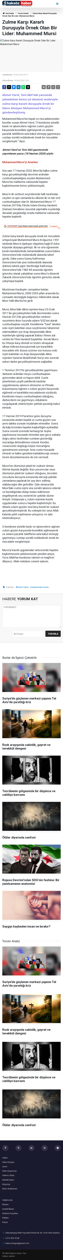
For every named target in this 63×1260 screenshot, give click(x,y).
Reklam (5, 1218)
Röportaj (6, 1184)
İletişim (5, 1204)
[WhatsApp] (23, 87)
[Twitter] (9, 87)
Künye (5, 1222)
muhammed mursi (39, 587)
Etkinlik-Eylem (8, 1180)
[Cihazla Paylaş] (28, 87)
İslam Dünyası (8, 1162)
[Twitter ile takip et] (18, 1148)
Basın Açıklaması (9, 1189)
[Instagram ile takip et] (45, 1148)
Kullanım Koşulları (10, 1213)
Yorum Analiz (23, 13)
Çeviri (4, 1166)
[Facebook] (4, 87)
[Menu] (58, 3)
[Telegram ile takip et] (58, 1148)
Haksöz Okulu (8, 1175)
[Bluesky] (14, 87)
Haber (5, 1158)
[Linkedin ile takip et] (31, 1148)
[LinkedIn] (18, 87)
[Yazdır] (44, 87)
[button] (48, 87)
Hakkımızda (7, 1200)
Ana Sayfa (9, 13)
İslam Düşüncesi (9, 1171)
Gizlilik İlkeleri (8, 1209)
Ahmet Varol (22, 587)
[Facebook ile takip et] (5, 1148)
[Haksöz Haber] (17, 3)
